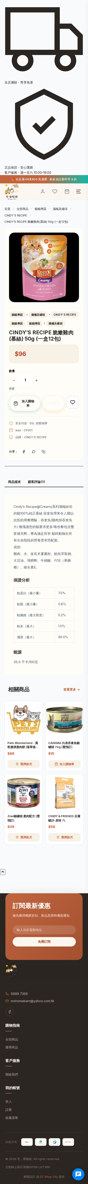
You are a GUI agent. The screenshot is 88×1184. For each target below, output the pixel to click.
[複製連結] (43, 452)
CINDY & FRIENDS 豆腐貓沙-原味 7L (64, 818)
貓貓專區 (40, 209)
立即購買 (53, 403)
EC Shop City (49, 1176)
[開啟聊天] (78, 1174)
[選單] (78, 191)
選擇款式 (26, 764)
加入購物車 (28, 403)
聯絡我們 (11, 1074)
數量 (12, 371)
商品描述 (14, 482)
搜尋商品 (11, 1047)
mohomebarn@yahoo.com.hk (32, 1001)
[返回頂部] (2, 872)
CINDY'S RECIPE (16, 215)
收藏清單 (11, 1118)
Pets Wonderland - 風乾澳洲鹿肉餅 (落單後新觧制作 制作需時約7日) (23, 745)
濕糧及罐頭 (60, 209)
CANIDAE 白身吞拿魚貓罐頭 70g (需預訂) (64, 745)
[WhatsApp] (34, 452)
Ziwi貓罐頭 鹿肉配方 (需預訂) (23, 818)
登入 (8, 1101)
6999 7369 (19, 994)
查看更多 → (71, 689)
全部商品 (22, 209)
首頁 (7, 209)
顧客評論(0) (36, 482)
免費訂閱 (44, 941)
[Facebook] (24, 452)
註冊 (8, 1109)
